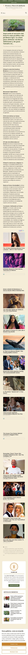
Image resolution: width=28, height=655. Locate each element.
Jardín (6, 547)
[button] (26, 13)
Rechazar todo (14, 651)
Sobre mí (5, 0)
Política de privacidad (20, 0)
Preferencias (14, 648)
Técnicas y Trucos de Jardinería (15, 6)
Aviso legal (14, 2)
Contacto (10, 0)
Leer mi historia (14, 585)
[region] (14, 642)
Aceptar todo (14, 644)
